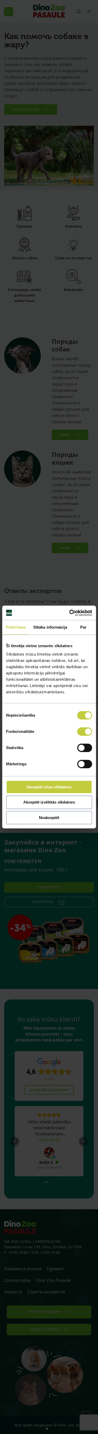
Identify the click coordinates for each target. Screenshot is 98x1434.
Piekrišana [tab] (15, 627)
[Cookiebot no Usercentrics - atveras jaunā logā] (70, 612)
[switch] (84, 731)
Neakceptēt (49, 817)
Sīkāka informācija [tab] (50, 627)
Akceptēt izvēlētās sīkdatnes (49, 802)
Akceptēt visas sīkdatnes (49, 787)
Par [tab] (83, 627)
